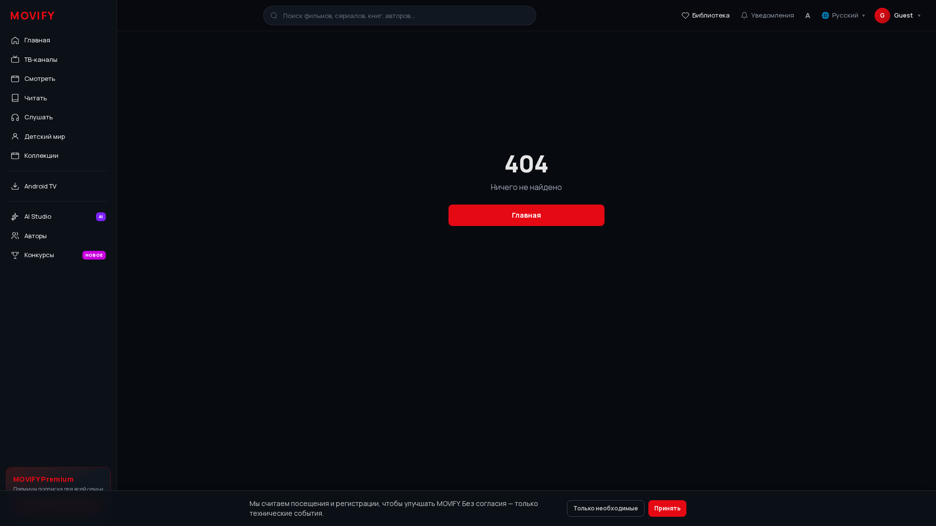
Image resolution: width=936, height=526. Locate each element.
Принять (667, 508)
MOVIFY (33, 15)
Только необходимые (605, 508)
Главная (526, 215)
